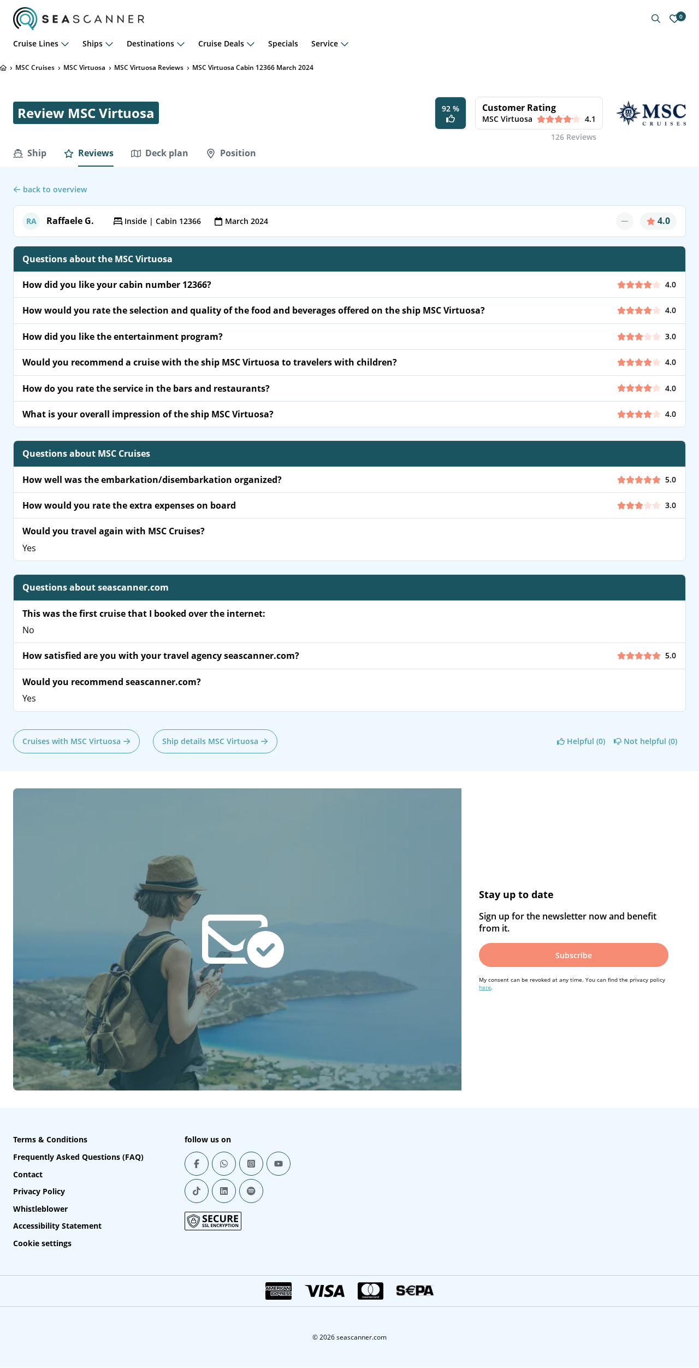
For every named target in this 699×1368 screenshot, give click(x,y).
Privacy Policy (39, 1191)
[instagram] (251, 1164)
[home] (3, 67)
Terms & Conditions (50, 1139)
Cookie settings (42, 1243)
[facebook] (197, 1164)
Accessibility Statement (57, 1225)
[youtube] (278, 1164)
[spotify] (251, 1191)
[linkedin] (224, 1191)
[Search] (656, 18)
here (485, 987)
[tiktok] (197, 1191)
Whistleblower (40, 1209)
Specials (283, 43)
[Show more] (65, 43)
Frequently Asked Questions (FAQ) (78, 1157)
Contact (28, 1174)
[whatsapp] (224, 1164)
